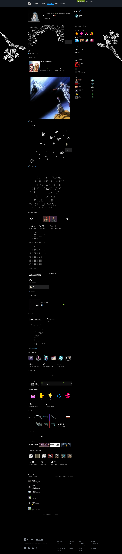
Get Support (93, 545)
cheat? (82, 63)
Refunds (80, 550)
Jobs (70, 543)
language (91, 1)
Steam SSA (59, 543)
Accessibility (81, 543)
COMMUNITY (50, 3)
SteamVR (45, 304)
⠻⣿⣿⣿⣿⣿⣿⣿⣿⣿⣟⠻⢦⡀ (59, 178)
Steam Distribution (61, 548)
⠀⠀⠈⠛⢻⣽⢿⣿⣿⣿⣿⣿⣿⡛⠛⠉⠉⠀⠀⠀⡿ (36, 237)
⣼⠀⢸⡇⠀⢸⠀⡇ (53, 203)
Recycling (71, 548)
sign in (87, 1)
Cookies (80, 548)
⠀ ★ (44, 250)
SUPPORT (62, 3)
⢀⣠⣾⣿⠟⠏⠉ (42, 205)
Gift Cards (59, 550)
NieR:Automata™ (49, 274)
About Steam (59, 541)
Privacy (80, 541)
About (57, 3)
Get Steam (93, 541)
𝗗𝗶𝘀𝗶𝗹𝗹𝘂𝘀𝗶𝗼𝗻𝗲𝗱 (46, 62)
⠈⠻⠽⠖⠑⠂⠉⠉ (32, 204)
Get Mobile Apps (94, 543)
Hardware (71, 545)
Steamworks (59, 545)
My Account (93, 548)
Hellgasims (48, 384)
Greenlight (45, 383)
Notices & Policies (82, 545)
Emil (34, 286)
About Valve (71, 541)
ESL (78, 68)
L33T (79, 71)
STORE (44, 3)
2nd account (47, 18)
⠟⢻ (48, 189)
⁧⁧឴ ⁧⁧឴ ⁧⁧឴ (41, 376)
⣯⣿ (38, 186)
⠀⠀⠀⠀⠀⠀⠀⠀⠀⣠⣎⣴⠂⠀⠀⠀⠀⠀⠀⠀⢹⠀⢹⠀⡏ (37, 232)
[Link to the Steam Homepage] (33, 4)
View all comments (32, 476)
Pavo (47, 302)
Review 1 (33, 291)
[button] (84, 11)
